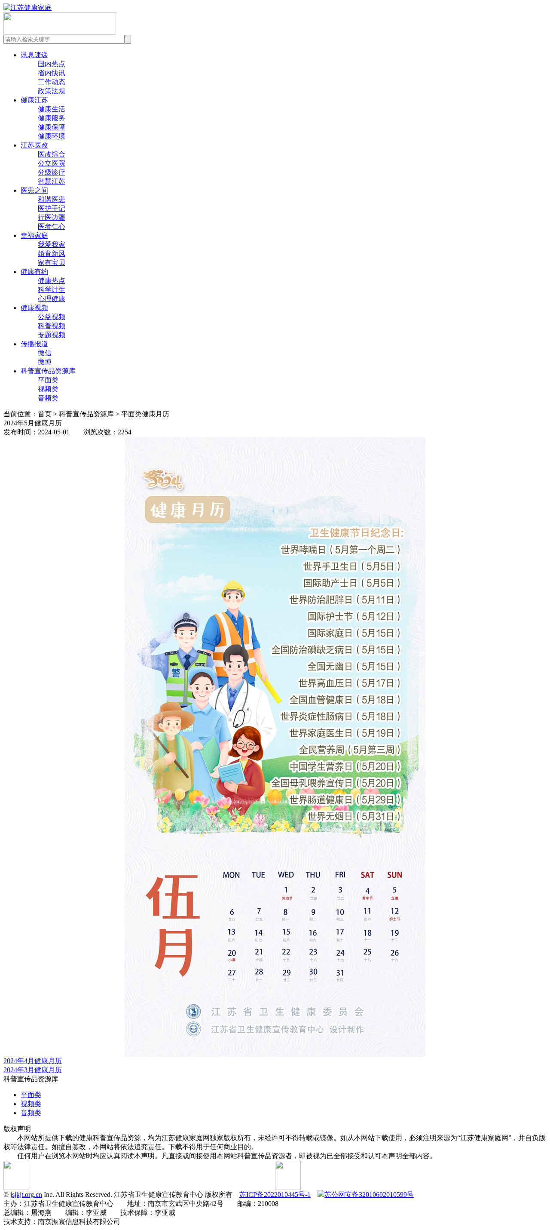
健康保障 (51, 127)
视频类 (48, 389)
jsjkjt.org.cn (26, 1194)
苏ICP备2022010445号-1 (275, 1194)
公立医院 (51, 163)
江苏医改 (34, 145)
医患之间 (34, 190)
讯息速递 (34, 54)
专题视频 (51, 334)
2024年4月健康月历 (32, 1060)
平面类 (48, 380)
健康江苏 (34, 100)
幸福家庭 (34, 235)
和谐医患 (51, 199)
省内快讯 (51, 73)
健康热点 (51, 280)
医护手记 (51, 208)
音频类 (48, 398)
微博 (45, 362)
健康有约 (34, 271)
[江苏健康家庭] (27, 7)
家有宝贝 (51, 262)
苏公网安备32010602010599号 (369, 1194)
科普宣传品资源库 (48, 371)
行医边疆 (51, 217)
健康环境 (51, 136)
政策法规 (51, 91)
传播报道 (34, 343)
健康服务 (51, 118)
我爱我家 (51, 244)
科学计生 (51, 289)
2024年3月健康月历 (32, 1069)
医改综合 (51, 154)
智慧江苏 (51, 181)
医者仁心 (51, 226)
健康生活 (51, 109)
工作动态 (51, 82)
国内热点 (51, 64)
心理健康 (51, 298)
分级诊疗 (51, 172)
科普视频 (51, 325)
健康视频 (34, 307)
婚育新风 (51, 253)
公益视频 (51, 316)
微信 (45, 353)
